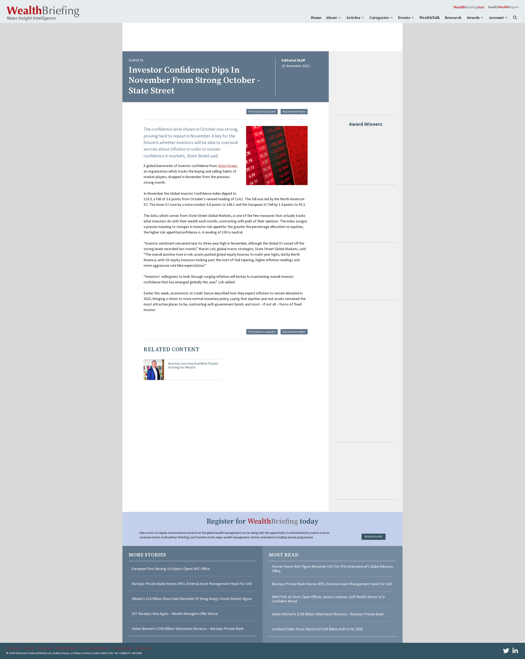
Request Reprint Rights (294, 111)
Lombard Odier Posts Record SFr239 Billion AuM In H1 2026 (317, 629)
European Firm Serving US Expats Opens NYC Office (171, 568)
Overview (12, 648)
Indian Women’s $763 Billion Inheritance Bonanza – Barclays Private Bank (188, 628)
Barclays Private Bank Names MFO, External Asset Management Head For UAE (192, 583)
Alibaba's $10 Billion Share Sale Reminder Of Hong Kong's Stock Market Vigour (192, 598)
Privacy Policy (122, 648)
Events (404, 17)
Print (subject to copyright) (262, 111)
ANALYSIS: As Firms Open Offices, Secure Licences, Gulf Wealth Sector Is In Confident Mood (328, 599)
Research (453, 17)
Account (497, 17)
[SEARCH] (515, 17)
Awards (473, 17)
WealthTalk (429, 17)
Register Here (373, 536)
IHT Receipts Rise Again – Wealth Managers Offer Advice (175, 613)
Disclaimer (143, 648)
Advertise (45, 648)
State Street (227, 165)
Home (316, 17)
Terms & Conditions (95, 648)
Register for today (263, 521)
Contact (28, 648)
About (332, 17)
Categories (379, 17)
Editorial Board (66, 648)
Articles (353, 17)
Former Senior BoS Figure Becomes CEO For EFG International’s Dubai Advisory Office (332, 568)
